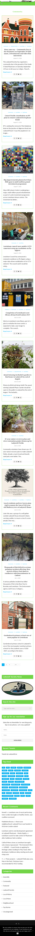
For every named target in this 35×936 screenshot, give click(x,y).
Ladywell (11, 781)
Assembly (7, 309)
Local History (14, 499)
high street (18, 778)
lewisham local (23, 787)
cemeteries (17, 770)
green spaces (5, 778)
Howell (4, 812)
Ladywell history (15, 784)
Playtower (16, 793)
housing (4, 781)
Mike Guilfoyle (23, 790)
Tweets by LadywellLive (9, 754)
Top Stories (29, 46)
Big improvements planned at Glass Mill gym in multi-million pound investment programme (17, 182)
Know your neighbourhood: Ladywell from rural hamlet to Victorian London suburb (17, 824)
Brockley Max (27, 767)
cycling (4, 776)
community (25, 770)
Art (3, 767)
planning (9, 793)
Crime (26, 773)
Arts (8, 767)
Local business (6, 790)
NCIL (3, 793)
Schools (17, 795)
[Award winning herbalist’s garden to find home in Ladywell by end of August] (17, 354)
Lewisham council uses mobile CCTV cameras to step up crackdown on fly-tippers (17, 248)
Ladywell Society (14, 46)
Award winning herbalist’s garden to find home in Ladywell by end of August (17, 377)
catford (10, 770)
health (12, 778)
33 (16, 664)
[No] (33, 931)
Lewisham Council (13, 787)
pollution (28, 793)
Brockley (20, 767)
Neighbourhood (8, 903)
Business (4, 770)
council (12, 773)
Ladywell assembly (19, 781)
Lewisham (5, 787)
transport (5, 798)
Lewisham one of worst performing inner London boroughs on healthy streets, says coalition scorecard (17, 815)
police (22, 793)
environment (20, 776)
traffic (28, 795)
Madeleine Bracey (8, 822)
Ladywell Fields (6, 784)
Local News (22, 46)
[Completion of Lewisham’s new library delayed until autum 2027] (17, 292)
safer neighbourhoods (7, 795)
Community (6, 46)
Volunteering (13, 798)
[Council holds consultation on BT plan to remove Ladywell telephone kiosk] (17, 95)
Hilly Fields (26, 778)
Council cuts (19, 773)
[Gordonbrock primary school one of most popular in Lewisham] (17, 615)
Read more (6, 72)
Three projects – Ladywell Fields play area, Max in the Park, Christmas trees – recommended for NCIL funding (17, 861)
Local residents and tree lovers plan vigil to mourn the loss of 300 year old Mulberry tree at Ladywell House (17, 505)
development (11, 776)
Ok (17, 933)
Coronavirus (5, 773)
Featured (6, 886)
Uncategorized (8, 912)
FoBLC (26, 776)
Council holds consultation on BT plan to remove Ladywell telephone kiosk (17, 118)
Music (30, 790)
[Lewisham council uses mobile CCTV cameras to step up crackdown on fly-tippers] (17, 226)
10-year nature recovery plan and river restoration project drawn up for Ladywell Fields (17, 441)
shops (22, 795)
